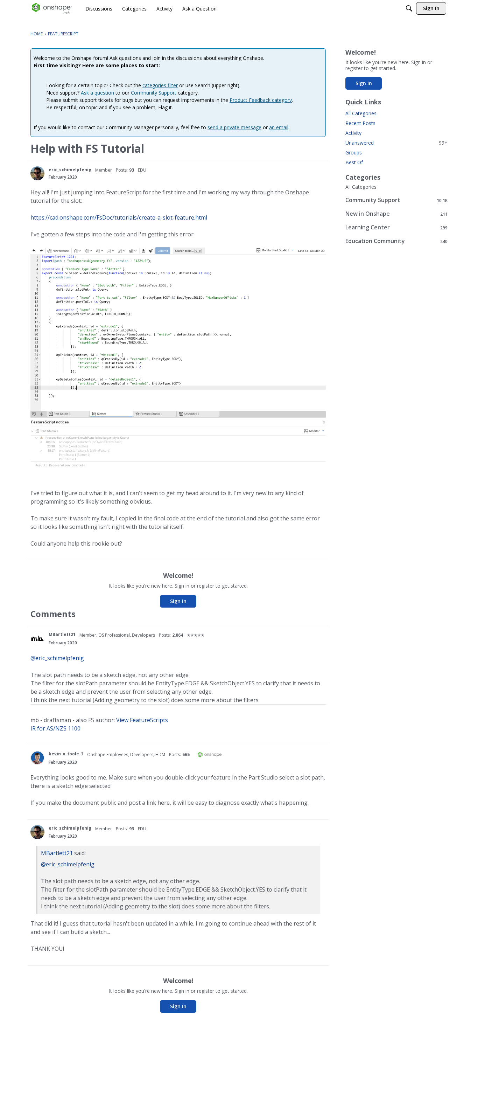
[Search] (409, 8)
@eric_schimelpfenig (57, 658)
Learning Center (396, 227)
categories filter (160, 85)
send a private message (234, 127)
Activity (353, 133)
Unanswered (396, 142)
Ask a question (97, 92)
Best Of (354, 162)
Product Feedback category (261, 100)
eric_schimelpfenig (70, 170)
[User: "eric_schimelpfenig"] (37, 173)
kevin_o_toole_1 (66, 754)
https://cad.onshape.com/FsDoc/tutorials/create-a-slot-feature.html (118, 217)
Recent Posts (360, 123)
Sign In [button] (178, 601)
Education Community (396, 241)
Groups (353, 152)
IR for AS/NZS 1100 (55, 728)
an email (278, 127)
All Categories (361, 113)
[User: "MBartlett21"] (37, 638)
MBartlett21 (62, 634)
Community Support (153, 92)
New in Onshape (396, 213)
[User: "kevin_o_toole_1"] (37, 758)
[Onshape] (52, 8)
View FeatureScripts (142, 720)
